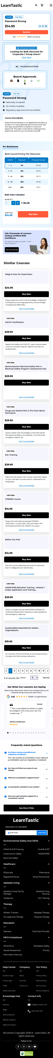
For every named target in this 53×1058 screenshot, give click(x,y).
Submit (26, 85)
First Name (13, 51)
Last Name (13, 62)
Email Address (15, 73)
